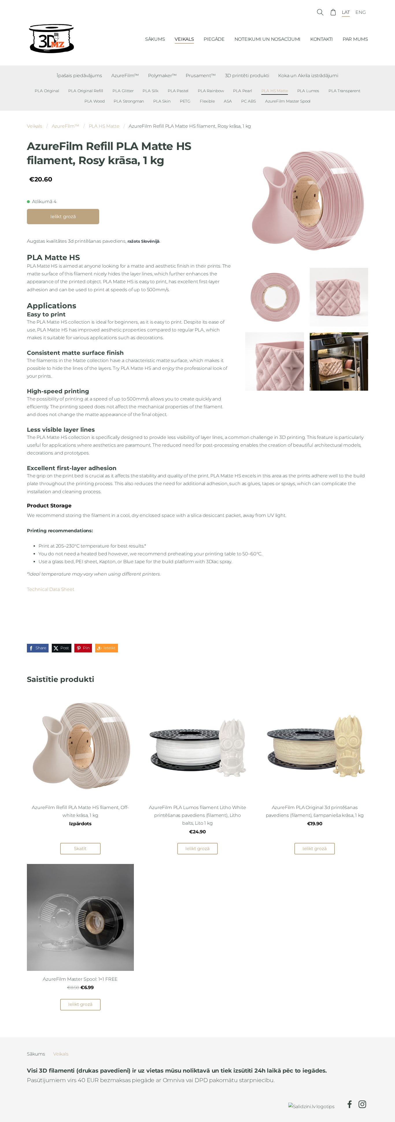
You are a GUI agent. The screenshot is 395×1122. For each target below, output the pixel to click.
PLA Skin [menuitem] (162, 101)
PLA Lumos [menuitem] (308, 90)
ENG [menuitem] (360, 12)
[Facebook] (349, 1104)
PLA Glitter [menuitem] (122, 90)
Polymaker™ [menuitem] (162, 75)
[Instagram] (362, 1104)
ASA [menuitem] (228, 101)
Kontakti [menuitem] (321, 39)
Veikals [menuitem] (184, 39)
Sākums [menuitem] (155, 39)
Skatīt (80, 848)
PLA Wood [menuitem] (94, 101)
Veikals (34, 126)
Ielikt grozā (63, 216)
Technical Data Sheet (50, 589)
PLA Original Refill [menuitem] (85, 90)
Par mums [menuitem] (355, 39)
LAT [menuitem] (346, 12)
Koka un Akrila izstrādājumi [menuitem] (308, 75)
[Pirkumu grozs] (332, 12)
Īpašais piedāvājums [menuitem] (79, 75)
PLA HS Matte (104, 126)
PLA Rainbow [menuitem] (211, 90)
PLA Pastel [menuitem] (178, 90)
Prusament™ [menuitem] (200, 75)
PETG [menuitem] (185, 101)
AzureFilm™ (65, 126)
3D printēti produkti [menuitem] (247, 75)
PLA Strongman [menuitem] (129, 101)
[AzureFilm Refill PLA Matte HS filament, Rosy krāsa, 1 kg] (274, 297)
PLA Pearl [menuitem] (242, 90)
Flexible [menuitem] (207, 101)
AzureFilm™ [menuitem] (125, 75)
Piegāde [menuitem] (214, 39)
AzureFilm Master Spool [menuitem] (288, 101)
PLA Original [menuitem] (47, 90)
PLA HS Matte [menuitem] (274, 90)
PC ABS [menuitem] (248, 101)
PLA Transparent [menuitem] (344, 90)
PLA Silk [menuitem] (150, 90)
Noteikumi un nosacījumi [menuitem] (267, 39)
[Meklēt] (320, 12)
